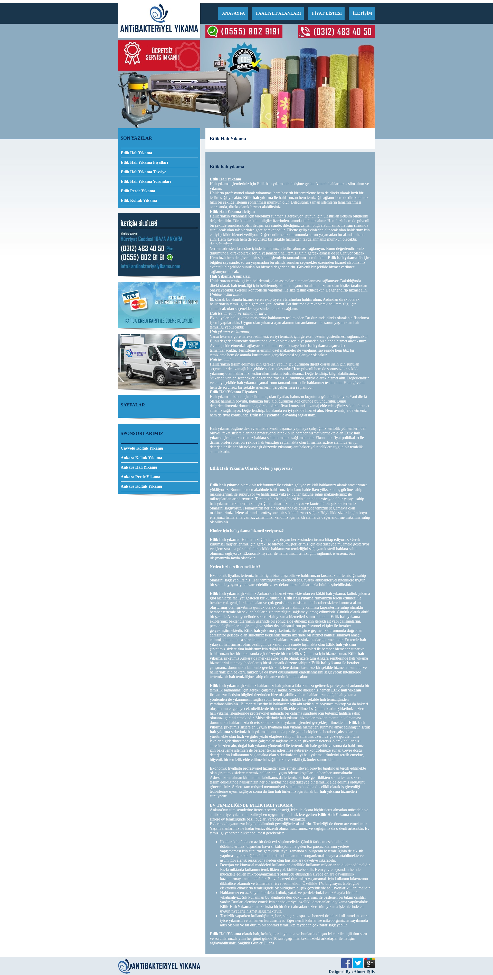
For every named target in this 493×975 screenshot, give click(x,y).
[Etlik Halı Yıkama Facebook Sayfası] (346, 966)
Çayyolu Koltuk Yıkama (142, 448)
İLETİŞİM (362, 13)
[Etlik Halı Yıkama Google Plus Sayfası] (369, 966)
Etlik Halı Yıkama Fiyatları (144, 162)
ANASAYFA (233, 13)
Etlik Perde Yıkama (138, 191)
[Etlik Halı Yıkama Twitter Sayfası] (358, 966)
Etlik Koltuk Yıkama (139, 200)
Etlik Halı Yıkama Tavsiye (143, 172)
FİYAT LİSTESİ (327, 13)
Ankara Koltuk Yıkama (141, 457)
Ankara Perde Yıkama (140, 477)
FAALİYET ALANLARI (278, 13)
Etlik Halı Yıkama (136, 153)
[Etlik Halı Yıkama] (159, 36)
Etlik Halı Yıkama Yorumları (146, 181)
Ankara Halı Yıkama (139, 467)
